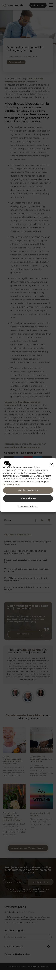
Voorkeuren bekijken (28, 506)
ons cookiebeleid (11, 484)
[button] (51, 464)
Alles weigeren (28, 498)
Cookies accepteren (28, 490)
